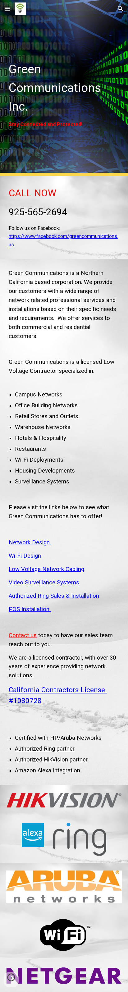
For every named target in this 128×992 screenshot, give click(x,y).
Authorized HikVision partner (51, 759)
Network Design (30, 542)
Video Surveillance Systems (44, 582)
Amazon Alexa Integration (48, 770)
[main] (64, 88)
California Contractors (44, 690)
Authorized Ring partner (45, 748)
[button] (7, 8)
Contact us (23, 635)
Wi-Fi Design (25, 555)
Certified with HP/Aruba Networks (58, 737)
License (92, 690)
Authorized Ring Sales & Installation (54, 595)
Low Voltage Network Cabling (46, 569)
